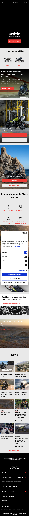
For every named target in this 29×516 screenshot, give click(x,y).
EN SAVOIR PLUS (7, 88)
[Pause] (26, 46)
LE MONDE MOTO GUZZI (9, 486)
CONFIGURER (14, 135)
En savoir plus (14, 41)
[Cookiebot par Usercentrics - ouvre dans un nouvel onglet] (21, 233)
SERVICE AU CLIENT (8, 491)
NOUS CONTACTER (8, 496)
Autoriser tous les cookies (14, 274)
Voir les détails (16, 246)
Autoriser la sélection (15, 278)
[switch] (25, 257)
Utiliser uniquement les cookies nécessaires (14, 282)
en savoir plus (6, 329)
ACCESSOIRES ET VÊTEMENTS (11, 482)
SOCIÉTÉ (4, 501)
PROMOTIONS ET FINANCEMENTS (12, 477)
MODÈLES (5, 472)
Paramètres (22, 270)
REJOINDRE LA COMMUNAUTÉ (11, 303)
